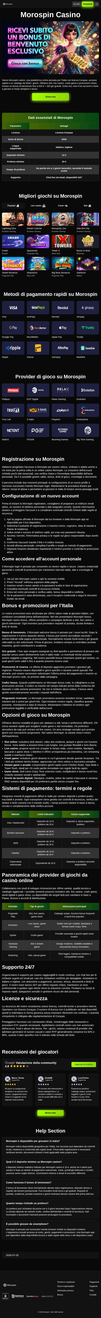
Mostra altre (50, 1113)
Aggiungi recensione (84, 1064)
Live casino (36, 206)
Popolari (11, 206)
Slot (85, 206)
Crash (61, 206)
